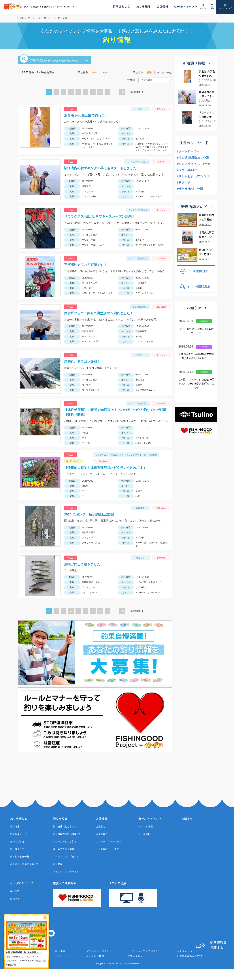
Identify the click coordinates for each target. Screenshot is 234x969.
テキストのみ (164, 72)
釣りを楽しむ (44, 18)
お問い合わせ (135, 956)
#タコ (180, 170)
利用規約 (60, 951)
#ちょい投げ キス (188, 164)
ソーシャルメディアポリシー (144, 951)
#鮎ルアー (194, 170)
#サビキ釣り (185, 176)
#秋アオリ (183, 182)
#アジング (203, 176)
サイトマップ (63, 956)
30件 (105, 72)
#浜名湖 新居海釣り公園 (193, 157)
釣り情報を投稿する (218, 945)
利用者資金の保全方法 (189, 956)
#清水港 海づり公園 (190, 189)
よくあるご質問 (95, 956)
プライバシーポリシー (99, 951)
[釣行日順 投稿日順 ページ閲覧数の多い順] (155, 79)
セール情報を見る (198, 271)
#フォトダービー (188, 151)
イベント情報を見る (198, 286)
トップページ (23, 18)
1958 (122, 91)
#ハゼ (206, 164)
